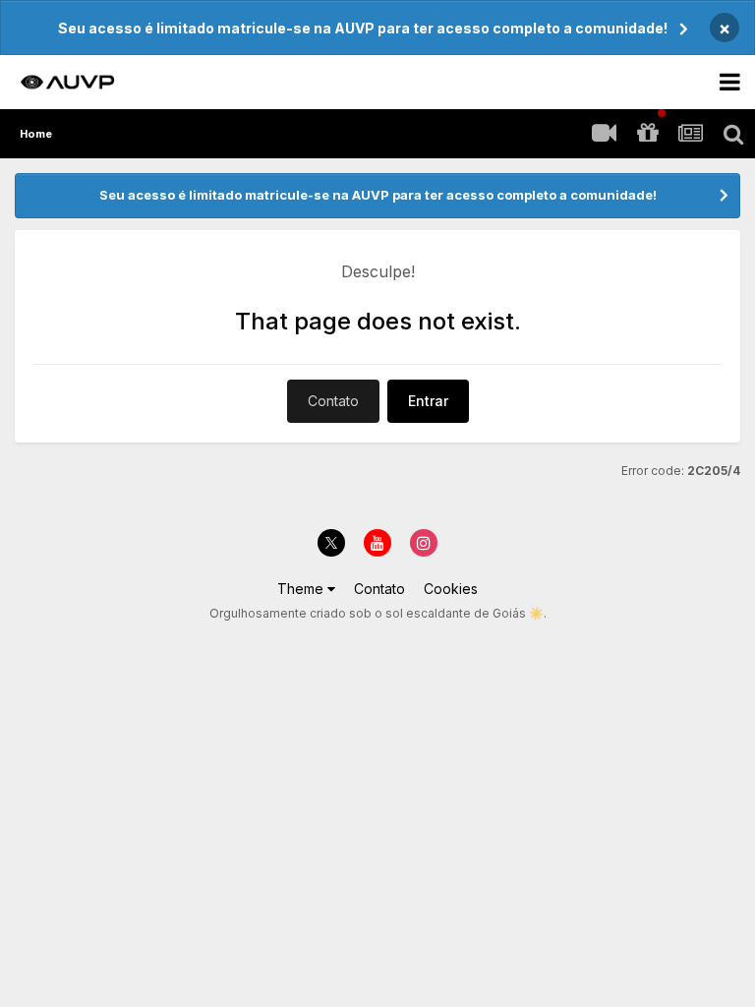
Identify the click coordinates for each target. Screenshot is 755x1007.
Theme (302, 588)
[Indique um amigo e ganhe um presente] (646, 133)
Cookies (451, 588)
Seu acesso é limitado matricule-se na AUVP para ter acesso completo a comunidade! (363, 28)
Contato (333, 400)
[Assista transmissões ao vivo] (603, 133)
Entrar (428, 400)
